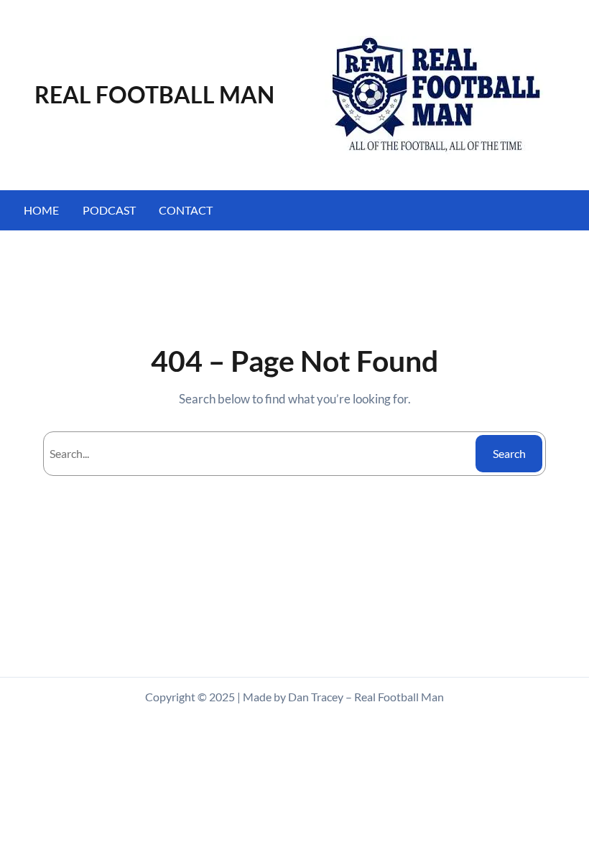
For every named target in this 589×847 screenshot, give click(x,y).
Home (41, 210)
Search (509, 453)
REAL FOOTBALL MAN (154, 94)
